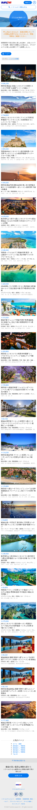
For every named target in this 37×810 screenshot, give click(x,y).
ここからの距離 (10, 59)
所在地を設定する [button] (19, 760)
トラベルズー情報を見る (19, 7)
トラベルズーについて (7, 799)
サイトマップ (16, 804)
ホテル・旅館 (17, 744)
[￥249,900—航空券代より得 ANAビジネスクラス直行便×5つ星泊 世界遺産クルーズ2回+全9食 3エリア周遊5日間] (18, 543)
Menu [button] (34, 2)
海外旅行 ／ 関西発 (19, 752)
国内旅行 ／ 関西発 (19, 748)
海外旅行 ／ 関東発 (19, 750)
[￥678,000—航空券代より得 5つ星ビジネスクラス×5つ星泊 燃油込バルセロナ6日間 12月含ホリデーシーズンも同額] (18, 206)
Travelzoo (6, 2)
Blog (23, 804)
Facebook (16, 794)
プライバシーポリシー (16, 801)
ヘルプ (6, 801)
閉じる (33, 31)
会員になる (18, 775)
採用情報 (18, 799)
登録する (27, 2)
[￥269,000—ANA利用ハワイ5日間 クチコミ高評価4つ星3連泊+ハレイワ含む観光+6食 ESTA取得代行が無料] (18, 273)
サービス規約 (27, 801)
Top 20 (15, 754)
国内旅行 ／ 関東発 (19, 746)
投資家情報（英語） (28, 799)
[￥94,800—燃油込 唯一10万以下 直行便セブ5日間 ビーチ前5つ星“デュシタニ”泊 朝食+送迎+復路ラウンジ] (18, 509)
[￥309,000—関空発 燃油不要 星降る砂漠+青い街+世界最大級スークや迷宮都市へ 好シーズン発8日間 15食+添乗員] (18, 172)
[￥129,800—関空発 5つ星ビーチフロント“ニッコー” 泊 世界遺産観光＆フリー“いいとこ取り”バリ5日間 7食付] (18, 475)
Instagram (21, 794)
